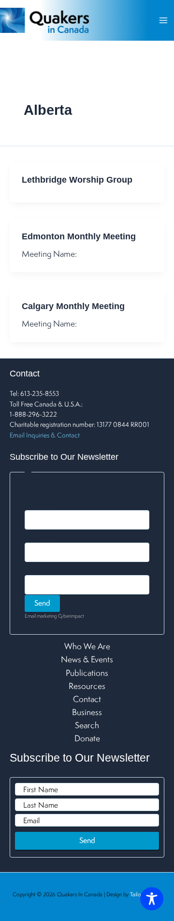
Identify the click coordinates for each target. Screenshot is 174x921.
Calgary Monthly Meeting (73, 306)
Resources (87, 685)
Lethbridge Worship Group (77, 179)
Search (87, 725)
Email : (34, 569)
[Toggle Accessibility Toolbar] (151, 898)
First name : (42, 504)
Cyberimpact (71, 615)
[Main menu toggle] (163, 20)
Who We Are (87, 646)
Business (87, 712)
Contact (87, 698)
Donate (87, 738)
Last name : (41, 537)
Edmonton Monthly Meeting (79, 236)
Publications (87, 672)
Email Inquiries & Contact (45, 435)
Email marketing (41, 615)
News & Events (87, 659)
